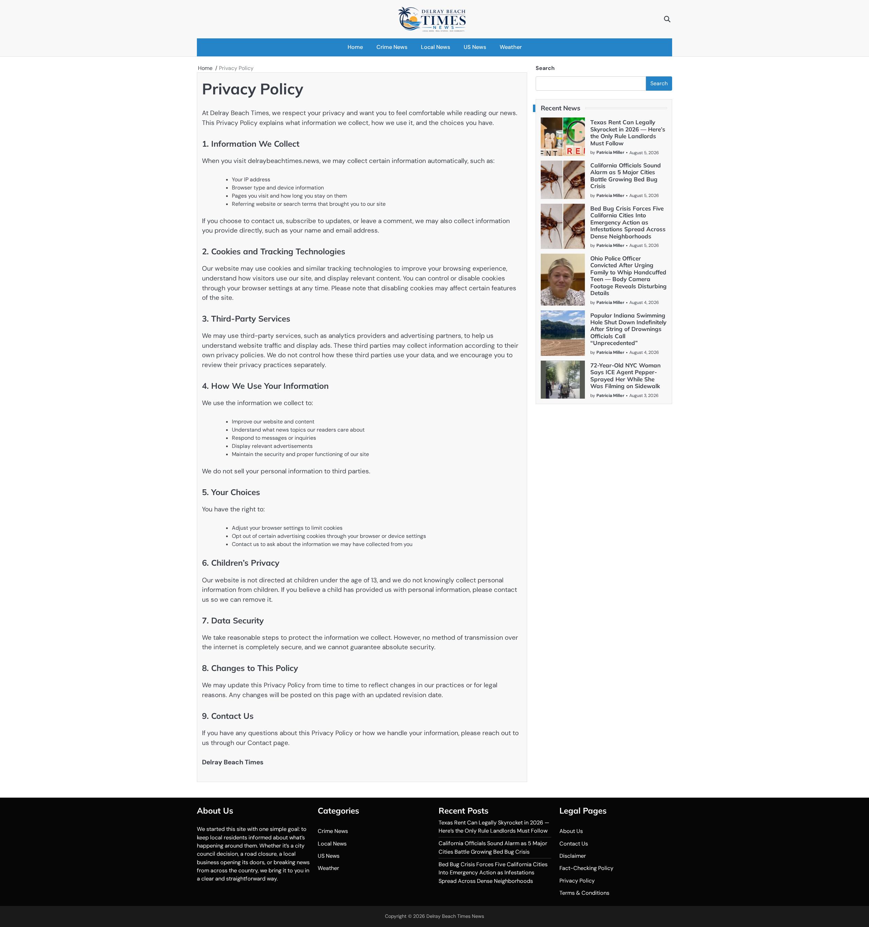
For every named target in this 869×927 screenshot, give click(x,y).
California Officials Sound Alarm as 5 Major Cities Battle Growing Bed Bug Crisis (625, 175)
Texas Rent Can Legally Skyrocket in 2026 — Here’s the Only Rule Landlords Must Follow (627, 132)
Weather (511, 47)
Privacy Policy (577, 880)
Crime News (391, 47)
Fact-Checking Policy (586, 868)
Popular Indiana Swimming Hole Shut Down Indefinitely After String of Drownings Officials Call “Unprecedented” (628, 328)
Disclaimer (572, 855)
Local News (435, 47)
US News (475, 47)
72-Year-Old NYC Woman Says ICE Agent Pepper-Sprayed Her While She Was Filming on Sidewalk (625, 375)
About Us (571, 831)
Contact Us (573, 843)
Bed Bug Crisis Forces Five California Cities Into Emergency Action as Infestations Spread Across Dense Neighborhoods (628, 222)
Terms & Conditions (584, 892)
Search (545, 68)
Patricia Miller (610, 152)
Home (355, 47)
